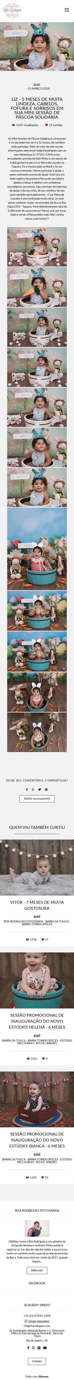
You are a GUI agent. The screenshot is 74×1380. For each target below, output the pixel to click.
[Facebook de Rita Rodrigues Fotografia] (28, 1348)
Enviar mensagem (39, 1321)
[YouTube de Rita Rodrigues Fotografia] (45, 1348)
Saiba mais (37, 1270)
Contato (37, 1361)
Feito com (37, 1376)
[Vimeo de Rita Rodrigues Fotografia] (39, 1348)
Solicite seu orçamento (37, 798)
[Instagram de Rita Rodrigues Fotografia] (33, 1348)
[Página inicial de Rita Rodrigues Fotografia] (12, 11)
